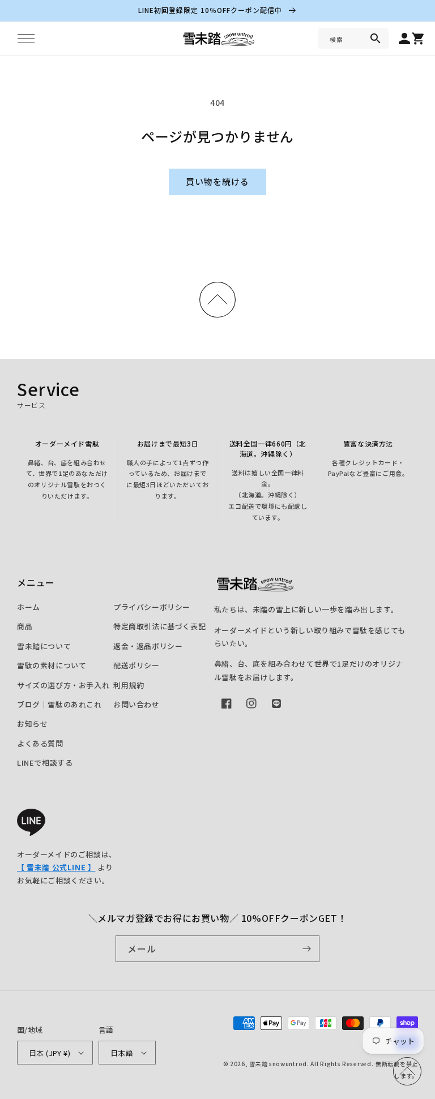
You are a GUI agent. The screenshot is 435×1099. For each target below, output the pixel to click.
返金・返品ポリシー (147, 646)
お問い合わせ (136, 704)
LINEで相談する (44, 762)
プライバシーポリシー (151, 607)
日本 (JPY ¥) (49, 1053)
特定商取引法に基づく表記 (159, 626)
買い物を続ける (217, 181)
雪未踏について (44, 646)
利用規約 (128, 685)
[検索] (375, 38)
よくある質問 (40, 743)
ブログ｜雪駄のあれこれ (59, 704)
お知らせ (32, 723)
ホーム (28, 607)
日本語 (121, 1053)
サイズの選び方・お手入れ (63, 685)
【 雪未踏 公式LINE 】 (56, 867)
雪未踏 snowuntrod (278, 1063)
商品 (24, 626)
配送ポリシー (136, 665)
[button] (26, 38)
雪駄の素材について (51, 665)
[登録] (306, 948)
